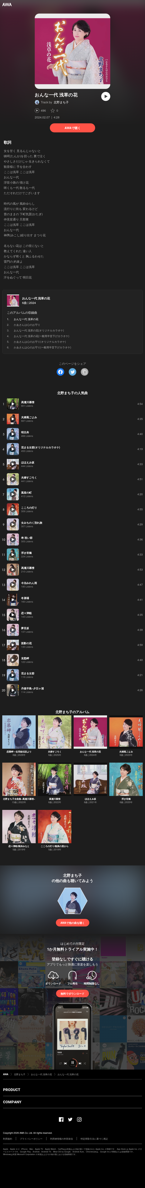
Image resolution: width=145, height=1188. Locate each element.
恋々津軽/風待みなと (18, 846)
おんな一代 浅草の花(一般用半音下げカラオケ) (41, 336)
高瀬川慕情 (54, 798)
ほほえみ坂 (90, 798)
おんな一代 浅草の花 (36, 298)
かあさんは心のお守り (27, 325)
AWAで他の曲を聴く (72, 923)
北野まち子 (61, 102)
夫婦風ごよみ (126, 751)
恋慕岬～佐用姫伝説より (19, 751)
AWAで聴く (73, 128)
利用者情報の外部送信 (61, 1138)
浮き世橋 (126, 798)
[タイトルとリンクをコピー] (84, 372)
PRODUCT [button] (11, 1089)
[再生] (105, 96)
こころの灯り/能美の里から (55, 846)
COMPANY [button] (12, 1102)
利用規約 (7, 1138)
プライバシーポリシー (31, 1138)
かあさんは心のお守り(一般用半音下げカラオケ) (42, 347)
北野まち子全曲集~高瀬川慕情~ (19, 798)
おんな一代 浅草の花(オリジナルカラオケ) (39, 330)
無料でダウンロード (72, 993)
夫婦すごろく (55, 751)
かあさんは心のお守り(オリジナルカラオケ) (40, 341)
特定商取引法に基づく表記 (94, 1138)
